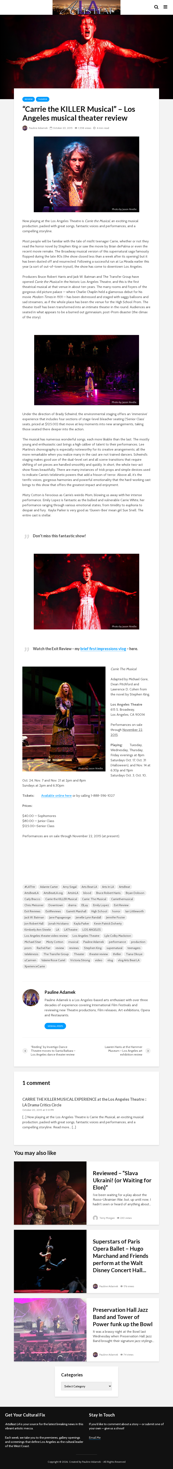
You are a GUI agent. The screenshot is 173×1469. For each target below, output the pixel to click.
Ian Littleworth (134, 911)
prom (28, 948)
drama (72, 905)
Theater (42, 99)
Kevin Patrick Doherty (108, 923)
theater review (98, 954)
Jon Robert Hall (33, 923)
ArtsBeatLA (31, 893)
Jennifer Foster (115, 917)
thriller (117, 954)
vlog (110, 960)
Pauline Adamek (38, 128)
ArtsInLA (73, 893)
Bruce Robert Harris (108, 893)
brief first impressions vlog (103, 648)
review (59, 948)
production (138, 942)
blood (87, 893)
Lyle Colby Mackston (117, 936)
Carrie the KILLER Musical (61, 899)
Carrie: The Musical (94, 899)
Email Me (95, 1437)
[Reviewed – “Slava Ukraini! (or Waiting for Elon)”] (50, 1193)
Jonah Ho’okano (59, 923)
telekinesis (31, 954)
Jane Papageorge (60, 917)
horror (116, 911)
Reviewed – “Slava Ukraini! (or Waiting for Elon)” (122, 1180)
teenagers (134, 948)
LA (57, 930)
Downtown (56, 905)
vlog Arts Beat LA (128, 960)
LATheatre (70, 930)
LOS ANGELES (91, 930)
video (98, 960)
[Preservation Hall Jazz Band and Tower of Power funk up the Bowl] (50, 1329)
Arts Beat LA (89, 887)
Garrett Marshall (76, 911)
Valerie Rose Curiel (53, 960)
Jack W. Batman (34, 917)
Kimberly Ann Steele (37, 930)
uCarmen (30, 960)
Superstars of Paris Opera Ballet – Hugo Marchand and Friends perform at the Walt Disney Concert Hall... (120, 1255)
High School (99, 911)
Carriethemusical (122, 899)
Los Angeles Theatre (86, 936)
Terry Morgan (107, 1217)
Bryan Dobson (135, 893)
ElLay (84, 905)
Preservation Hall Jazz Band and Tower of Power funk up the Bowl (123, 1316)
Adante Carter (49, 887)
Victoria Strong (80, 960)
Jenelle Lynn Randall (88, 917)
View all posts (55, 1026)
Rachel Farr (43, 948)
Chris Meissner (33, 905)
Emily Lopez (101, 905)
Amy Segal (70, 887)
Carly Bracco (32, 899)
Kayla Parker (81, 923)
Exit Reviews (32, 911)
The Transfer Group (56, 954)
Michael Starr (32, 942)
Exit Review (121, 905)
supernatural (114, 948)
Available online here (56, 796)
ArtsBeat (124, 887)
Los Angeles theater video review (46, 936)
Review (28, 99)
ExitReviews (53, 911)
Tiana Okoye (134, 954)
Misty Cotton (54, 942)
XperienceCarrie (34, 966)
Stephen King (92, 948)
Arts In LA (108, 887)
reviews (74, 948)
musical (73, 942)
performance (117, 942)
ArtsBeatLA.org (53, 893)
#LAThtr (29, 887)
